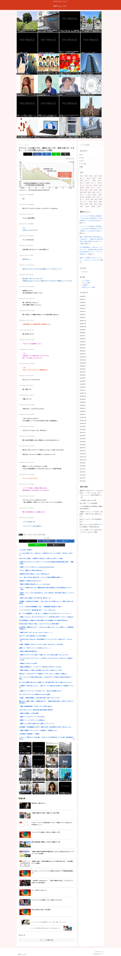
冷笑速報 (84, 285)
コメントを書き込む (46, 940)
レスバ (32, 534)
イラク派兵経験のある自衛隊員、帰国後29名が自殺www (91, 507)
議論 (44, 534)
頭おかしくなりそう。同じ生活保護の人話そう (91, 520)
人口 (36, 534)
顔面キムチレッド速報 (88, 287)
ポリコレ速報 (86, 282)
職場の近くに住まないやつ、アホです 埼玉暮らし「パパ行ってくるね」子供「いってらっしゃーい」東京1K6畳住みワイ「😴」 (91, 494)
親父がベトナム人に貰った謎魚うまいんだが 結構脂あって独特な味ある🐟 (91, 525)
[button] (65, 154)
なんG (21, 534)
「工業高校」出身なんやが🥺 (88, 500)
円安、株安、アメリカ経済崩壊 (88, 503)
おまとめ (84, 271)
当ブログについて (99, 951)
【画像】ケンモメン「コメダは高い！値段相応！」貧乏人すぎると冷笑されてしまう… (91, 514)
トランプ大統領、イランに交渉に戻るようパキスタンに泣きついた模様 (91, 531)
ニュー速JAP (86, 280)
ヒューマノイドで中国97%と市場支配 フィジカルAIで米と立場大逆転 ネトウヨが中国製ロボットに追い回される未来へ (91, 218)
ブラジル (26, 534)
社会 (40, 534)
